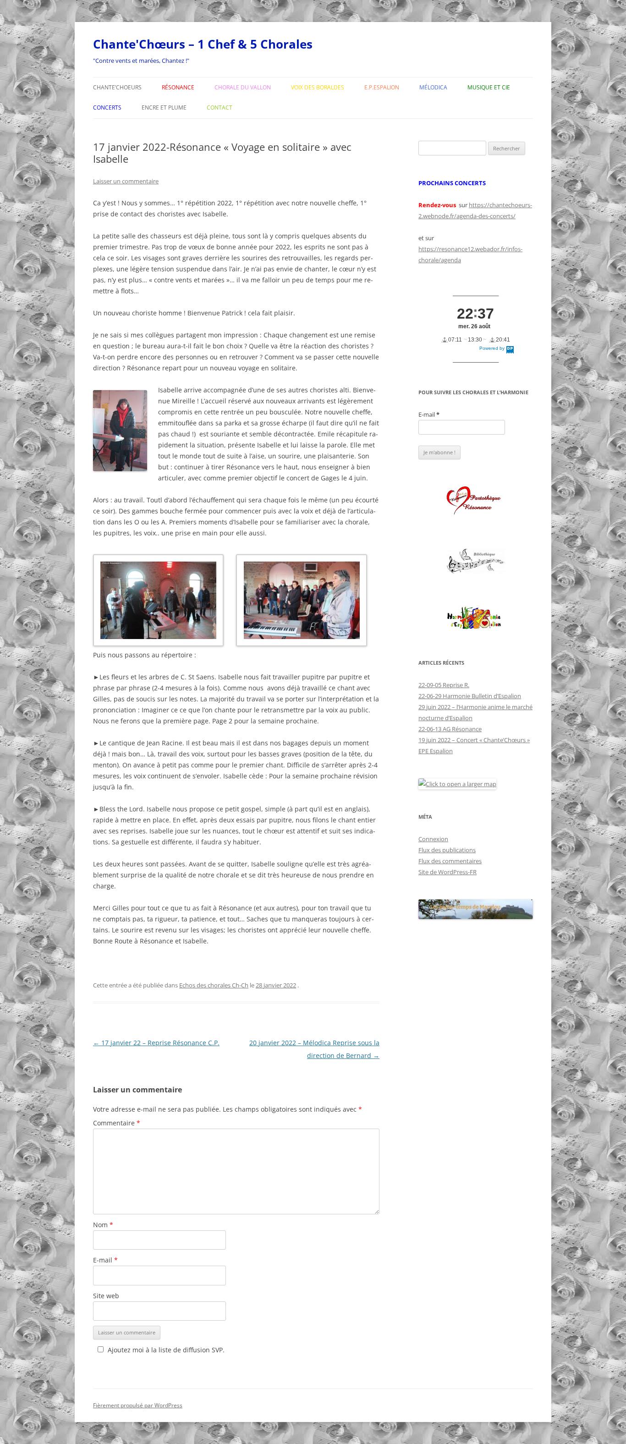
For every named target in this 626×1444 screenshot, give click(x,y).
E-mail (105, 1260)
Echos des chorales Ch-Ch (213, 985)
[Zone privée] (475, 501)
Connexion (433, 839)
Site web (106, 1295)
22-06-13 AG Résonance (450, 729)
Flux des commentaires (450, 861)
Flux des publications (447, 850)
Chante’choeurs (117, 87)
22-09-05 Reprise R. (443, 685)
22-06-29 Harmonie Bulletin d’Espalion (469, 696)
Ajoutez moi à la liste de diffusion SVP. (166, 1349)
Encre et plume (164, 107)
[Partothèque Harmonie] (475, 618)
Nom (103, 1224)
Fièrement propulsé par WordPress (137, 1405)
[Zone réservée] (475, 561)
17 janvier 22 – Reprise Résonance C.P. (156, 1042)
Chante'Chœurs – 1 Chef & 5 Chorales (203, 44)
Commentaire (116, 1123)
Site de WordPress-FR (447, 872)
